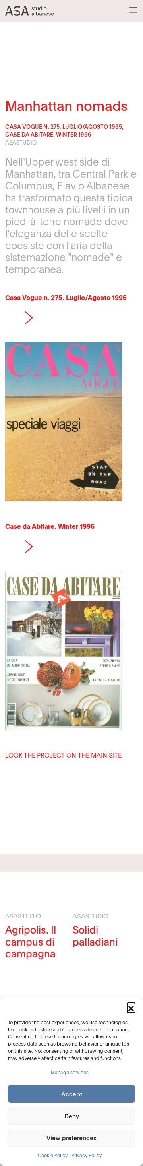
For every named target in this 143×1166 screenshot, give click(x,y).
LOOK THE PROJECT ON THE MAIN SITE (63, 755)
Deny (71, 1116)
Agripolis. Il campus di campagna (30, 941)
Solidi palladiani (95, 935)
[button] (131, 1007)
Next (29, 317)
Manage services (70, 1072)
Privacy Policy (87, 1155)
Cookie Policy (53, 1155)
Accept (71, 1094)
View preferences (71, 1138)
